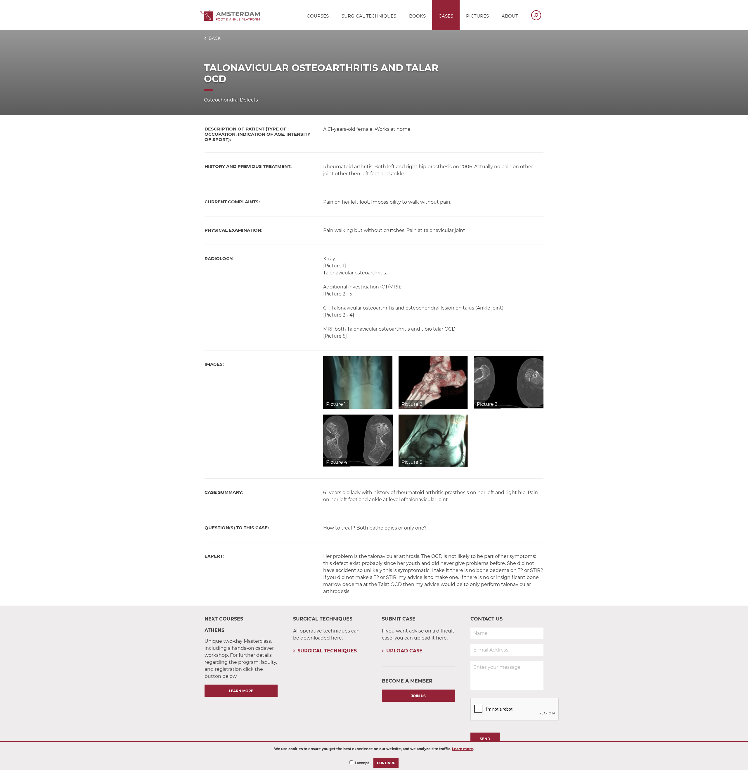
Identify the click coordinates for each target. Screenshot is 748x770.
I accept (362, 763)
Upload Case (404, 651)
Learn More (241, 691)
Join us (418, 696)
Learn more (462, 749)
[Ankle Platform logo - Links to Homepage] (232, 19)
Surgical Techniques (327, 651)
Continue (386, 763)
